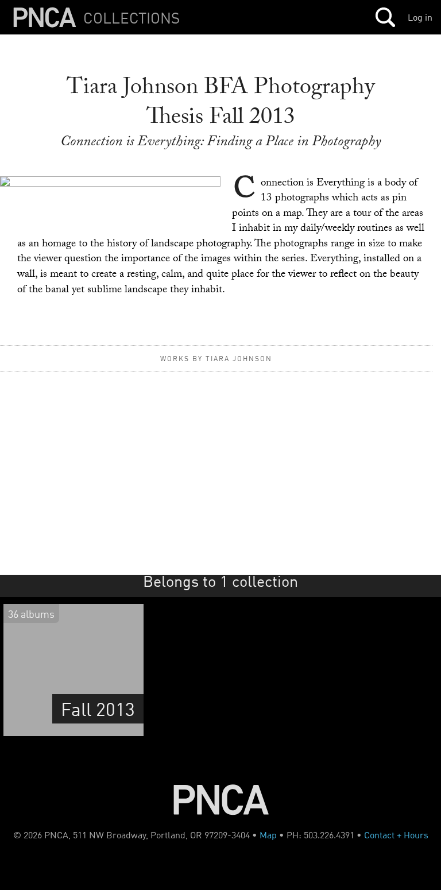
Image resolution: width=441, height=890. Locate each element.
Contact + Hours (396, 835)
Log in (420, 17)
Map (268, 835)
